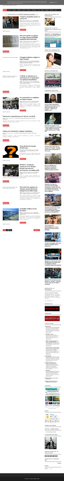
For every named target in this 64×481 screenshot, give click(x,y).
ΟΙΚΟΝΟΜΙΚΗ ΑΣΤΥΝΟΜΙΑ (27, 133)
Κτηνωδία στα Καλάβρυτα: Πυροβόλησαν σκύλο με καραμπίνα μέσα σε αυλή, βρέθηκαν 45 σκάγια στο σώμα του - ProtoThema (53, 349)
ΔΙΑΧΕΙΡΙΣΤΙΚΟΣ (26, 42)
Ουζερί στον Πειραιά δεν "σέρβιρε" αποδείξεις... (18, 131)
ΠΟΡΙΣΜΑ (29, 21)
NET (21, 20)
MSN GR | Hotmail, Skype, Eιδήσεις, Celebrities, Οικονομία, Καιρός (52, 381)
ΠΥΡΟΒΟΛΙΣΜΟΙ (34, 173)
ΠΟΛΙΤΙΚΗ (28, 10)
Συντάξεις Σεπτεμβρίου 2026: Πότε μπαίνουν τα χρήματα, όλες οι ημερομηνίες (53, 245)
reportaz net (23, 149)
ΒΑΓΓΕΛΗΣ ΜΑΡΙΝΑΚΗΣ (35, 61)
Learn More (52, 2)
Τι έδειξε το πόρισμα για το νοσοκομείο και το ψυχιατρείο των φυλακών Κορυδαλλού (29, 77)
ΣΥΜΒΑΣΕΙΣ (36, 102)
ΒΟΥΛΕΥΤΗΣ (26, 150)
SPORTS (42, 10)
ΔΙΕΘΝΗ (23, 10)
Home (5, 10)
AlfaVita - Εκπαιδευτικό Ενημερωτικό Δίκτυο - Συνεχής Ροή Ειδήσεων (52, 341)
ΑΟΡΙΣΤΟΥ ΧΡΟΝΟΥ (36, 101)
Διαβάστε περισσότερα (6, 31)
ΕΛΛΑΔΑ (9, 10)
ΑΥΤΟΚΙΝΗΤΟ (22, 173)
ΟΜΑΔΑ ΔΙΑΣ (30, 173)
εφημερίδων (54, 408)
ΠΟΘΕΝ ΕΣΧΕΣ (29, 193)
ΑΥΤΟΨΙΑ (24, 82)
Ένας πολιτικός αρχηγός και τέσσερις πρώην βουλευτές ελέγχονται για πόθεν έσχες (29, 189)
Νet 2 (22, 172)
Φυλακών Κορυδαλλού (23, 83)
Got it (56, 2)
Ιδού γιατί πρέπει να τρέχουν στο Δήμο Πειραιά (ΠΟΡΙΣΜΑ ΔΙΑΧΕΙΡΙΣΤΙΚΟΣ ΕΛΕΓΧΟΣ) (29, 37)
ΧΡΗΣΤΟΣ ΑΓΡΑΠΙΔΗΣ (35, 21)
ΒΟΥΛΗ (39, 192)
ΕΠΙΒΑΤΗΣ (21, 214)
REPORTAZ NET (10, 5)
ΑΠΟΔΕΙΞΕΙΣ (17, 133)
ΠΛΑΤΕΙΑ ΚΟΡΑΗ (31, 102)
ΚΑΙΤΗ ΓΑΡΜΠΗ (21, 118)
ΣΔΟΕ (34, 118)
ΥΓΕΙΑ (38, 10)
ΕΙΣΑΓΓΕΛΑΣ (28, 82)
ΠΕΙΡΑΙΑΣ (14, 10)
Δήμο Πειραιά (22, 42)
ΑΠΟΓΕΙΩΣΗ (30, 213)
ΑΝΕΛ (23, 150)
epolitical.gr (48, 370)
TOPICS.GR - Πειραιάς (49, 334)
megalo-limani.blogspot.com (51, 362)
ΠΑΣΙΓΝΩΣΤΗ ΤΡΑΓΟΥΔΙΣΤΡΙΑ (28, 118)
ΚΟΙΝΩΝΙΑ (19, 10)
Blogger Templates (36, 478)
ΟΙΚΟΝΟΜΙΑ (34, 10)
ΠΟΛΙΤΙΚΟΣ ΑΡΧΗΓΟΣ (35, 193)
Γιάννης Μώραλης (36, 41)
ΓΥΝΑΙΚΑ (46, 10)
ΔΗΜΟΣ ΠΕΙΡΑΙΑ (36, 20)
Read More (23, 29)
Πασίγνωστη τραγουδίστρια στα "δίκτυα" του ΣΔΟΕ (19, 116)
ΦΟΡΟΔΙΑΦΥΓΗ (5, 119)
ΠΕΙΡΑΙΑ (35, 133)
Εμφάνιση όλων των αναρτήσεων (29, 14)
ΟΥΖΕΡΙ (32, 133)
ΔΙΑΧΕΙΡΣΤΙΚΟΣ (22, 21)
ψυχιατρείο (28, 83)
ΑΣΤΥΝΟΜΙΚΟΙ (36, 172)
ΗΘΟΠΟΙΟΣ (33, 150)
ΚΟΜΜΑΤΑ (24, 193)
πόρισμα (38, 82)
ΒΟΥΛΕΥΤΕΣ (35, 192)
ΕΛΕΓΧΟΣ (26, 21)
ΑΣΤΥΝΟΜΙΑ (34, 213)
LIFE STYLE (52, 10)
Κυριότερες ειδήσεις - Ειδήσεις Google (52, 347)
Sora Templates (30, 478)
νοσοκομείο (35, 82)
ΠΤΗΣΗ (24, 214)
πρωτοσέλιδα (50, 408)
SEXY (56, 10)
